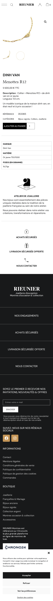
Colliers (34, 119)
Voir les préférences (26, 591)
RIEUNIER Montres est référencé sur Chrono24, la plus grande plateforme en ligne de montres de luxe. (15, 533)
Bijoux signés (24, 119)
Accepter (26, 575)
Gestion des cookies (25, 597)
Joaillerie (42, 119)
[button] (48, 552)
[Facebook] (6, 438)
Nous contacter (26, 265)
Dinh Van (11, 75)
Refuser (26, 583)
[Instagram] (14, 438)
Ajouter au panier (15, 126)
